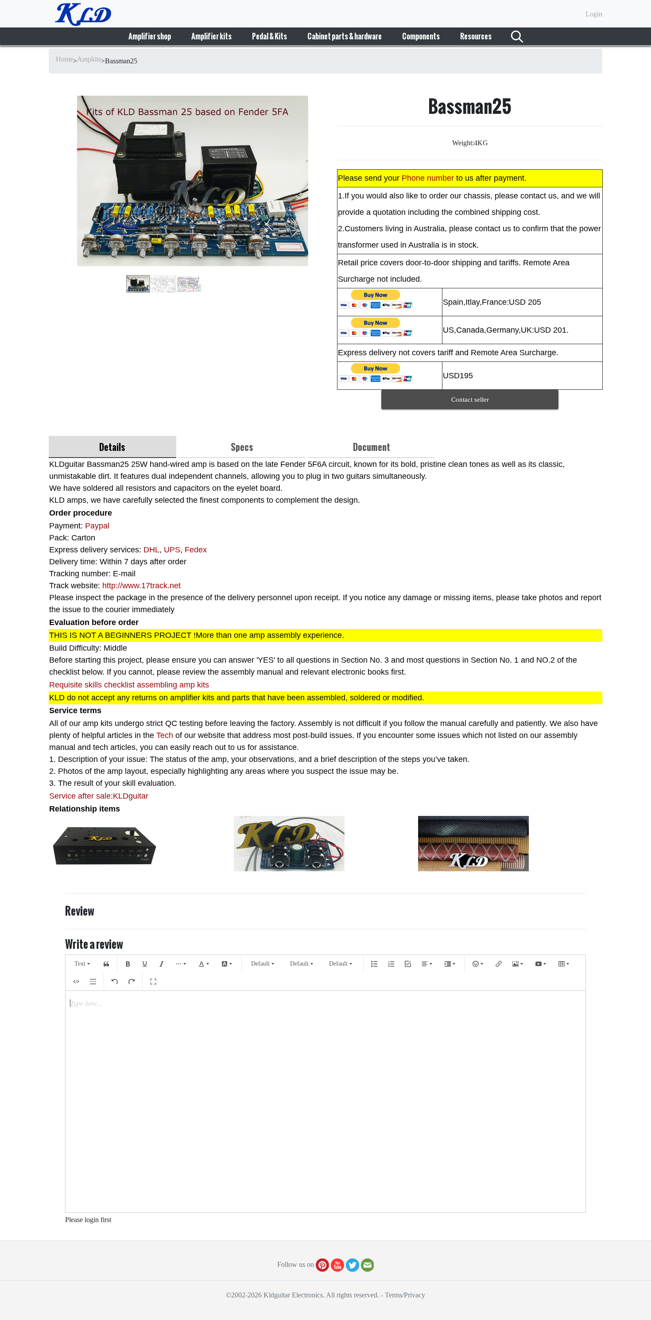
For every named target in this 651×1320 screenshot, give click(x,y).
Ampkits (89, 59)
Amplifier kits (211, 36)
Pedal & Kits (269, 36)
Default (260, 963)
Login (593, 14)
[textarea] (325, 1101)
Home (64, 59)
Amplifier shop (149, 36)
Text (79, 963)
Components (421, 36)
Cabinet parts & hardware (344, 36)
